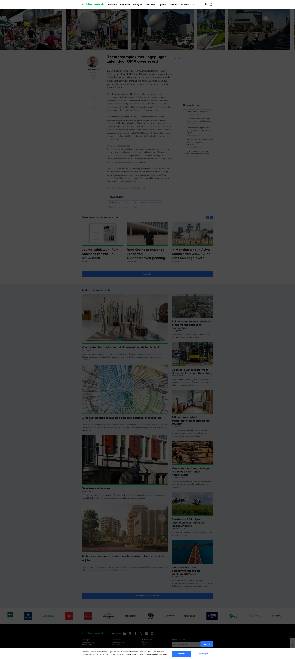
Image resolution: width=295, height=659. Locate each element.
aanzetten (163, 654)
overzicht (120, 654)
